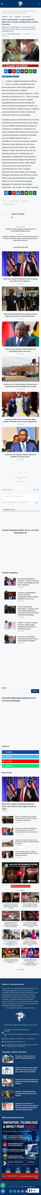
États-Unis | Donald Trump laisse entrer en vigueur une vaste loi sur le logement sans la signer (19, 806)
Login (37, 489)
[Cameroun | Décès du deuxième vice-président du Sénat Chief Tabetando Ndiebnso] (7, 1082)
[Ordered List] (13, 502)
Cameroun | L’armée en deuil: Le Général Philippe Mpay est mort (25, 1057)
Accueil (4, 11)
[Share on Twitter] (10, 71)
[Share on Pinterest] (14, 71)
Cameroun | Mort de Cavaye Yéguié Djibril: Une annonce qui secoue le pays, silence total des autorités (26, 1070)
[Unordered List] (15, 502)
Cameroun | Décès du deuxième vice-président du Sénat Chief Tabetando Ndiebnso (27, 1082)
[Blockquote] (17, 502)
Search (4, 688)
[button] (23, 890)
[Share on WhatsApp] (30, 71)
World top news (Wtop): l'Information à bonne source (20, 1025)
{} (24, 502)
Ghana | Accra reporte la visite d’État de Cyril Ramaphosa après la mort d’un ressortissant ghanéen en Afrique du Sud (26, 830)
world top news (18, 214)
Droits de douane (14, 201)
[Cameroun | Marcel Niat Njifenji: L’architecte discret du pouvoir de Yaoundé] (7, 1094)
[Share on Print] (22, 71)
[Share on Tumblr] (34, 71)
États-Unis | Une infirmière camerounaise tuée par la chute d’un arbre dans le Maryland (28, 639)
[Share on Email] (26, 71)
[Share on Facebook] (6, 71)
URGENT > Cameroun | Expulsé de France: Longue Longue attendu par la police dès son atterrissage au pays (27, 626)
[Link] (22, 502)
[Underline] (8, 502)
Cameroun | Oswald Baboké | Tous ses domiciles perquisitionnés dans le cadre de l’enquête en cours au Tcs (28, 596)
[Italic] (6, 502)
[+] (27, 502)
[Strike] (10, 502)
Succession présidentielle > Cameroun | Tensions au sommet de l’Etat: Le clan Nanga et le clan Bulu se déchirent (28, 582)
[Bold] (4, 502)
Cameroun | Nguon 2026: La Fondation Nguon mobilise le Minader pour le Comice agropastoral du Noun (26, 853)
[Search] (39, 4)
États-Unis (25, 201)
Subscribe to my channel (21, 886)
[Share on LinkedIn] (18, 71)
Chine (4, 201)
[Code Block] (20, 502)
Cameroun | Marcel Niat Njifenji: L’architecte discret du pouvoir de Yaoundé (25, 1093)
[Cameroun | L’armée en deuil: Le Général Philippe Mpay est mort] (7, 1059)
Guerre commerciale (9, 204)
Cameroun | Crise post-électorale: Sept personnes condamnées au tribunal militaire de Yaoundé (27, 841)
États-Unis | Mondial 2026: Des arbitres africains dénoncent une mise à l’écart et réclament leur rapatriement (26, 818)
